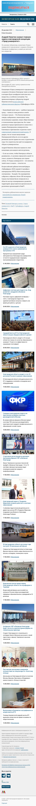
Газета (12, 24)
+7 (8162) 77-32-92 (19, 748)
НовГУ (13, 206)
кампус (20, 203)
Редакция (4, 803)
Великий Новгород (11, 203)
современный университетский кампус (15, 132)
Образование (20, 30)
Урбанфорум (19, 206)
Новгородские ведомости (9, 757)
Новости (4, 24)
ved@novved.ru (24, 750)
